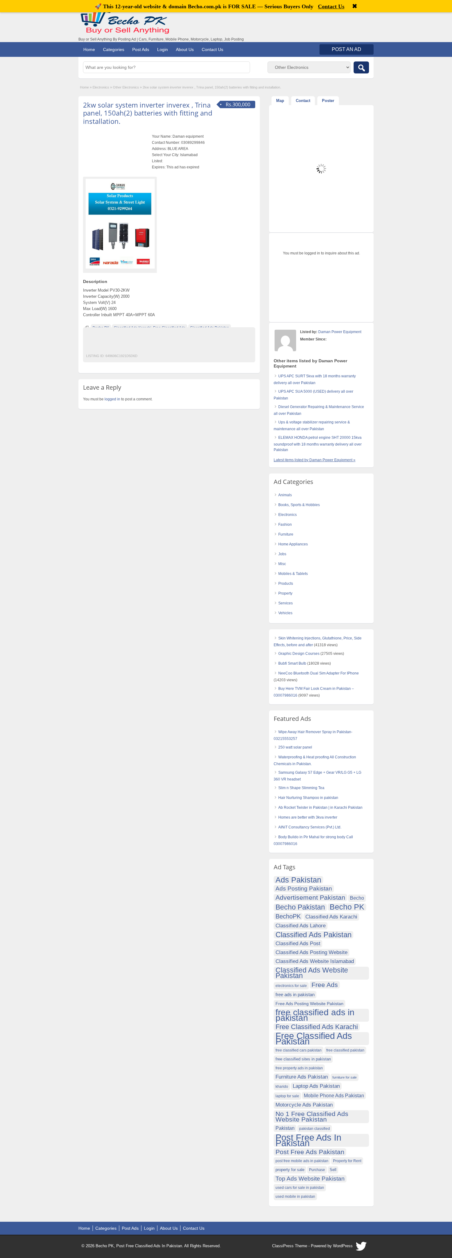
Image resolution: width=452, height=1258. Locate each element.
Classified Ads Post (298, 943)
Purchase (317, 1170)
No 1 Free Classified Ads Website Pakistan (312, 1116)
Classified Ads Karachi (331, 917)
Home (89, 49)
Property (285, 593)
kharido (282, 1086)
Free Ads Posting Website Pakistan (309, 1003)
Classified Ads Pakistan (313, 934)
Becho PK (347, 907)
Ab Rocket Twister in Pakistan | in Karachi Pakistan (320, 807)
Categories (113, 49)
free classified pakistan (345, 1050)
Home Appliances (293, 544)
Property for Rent (347, 1161)
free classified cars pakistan (299, 1050)
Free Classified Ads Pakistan (314, 1038)
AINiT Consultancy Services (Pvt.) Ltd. (309, 827)
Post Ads (140, 49)
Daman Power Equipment (339, 332)
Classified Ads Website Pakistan (312, 973)
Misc (282, 564)
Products (285, 583)
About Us (185, 49)
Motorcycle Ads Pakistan (304, 1105)
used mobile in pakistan (295, 1196)
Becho (357, 898)
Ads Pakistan (298, 879)
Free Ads (324, 984)
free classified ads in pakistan (315, 1015)
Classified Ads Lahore (301, 926)
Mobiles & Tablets (293, 574)
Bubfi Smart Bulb (292, 663)
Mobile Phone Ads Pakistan (334, 1095)
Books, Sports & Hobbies (299, 505)
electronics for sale (291, 986)
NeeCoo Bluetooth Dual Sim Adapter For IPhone (318, 673)
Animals (285, 495)
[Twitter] (361, 1248)
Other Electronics (126, 87)
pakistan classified (314, 1128)
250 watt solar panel (295, 747)
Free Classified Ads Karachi (317, 1027)
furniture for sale (344, 1077)
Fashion (285, 524)
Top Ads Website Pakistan (310, 1178)
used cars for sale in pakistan (300, 1187)
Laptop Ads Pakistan (316, 1086)
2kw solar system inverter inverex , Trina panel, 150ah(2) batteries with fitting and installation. (147, 113)
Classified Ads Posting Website (311, 952)
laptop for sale (287, 1096)
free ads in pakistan (295, 994)
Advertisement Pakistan (310, 897)
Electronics (101, 87)
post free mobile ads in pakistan (302, 1161)
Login (162, 49)
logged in (112, 399)
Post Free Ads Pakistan (310, 1151)
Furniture (285, 534)
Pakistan (285, 1128)
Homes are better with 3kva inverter (307, 817)
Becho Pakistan (300, 907)
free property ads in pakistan (299, 1068)
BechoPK (288, 916)
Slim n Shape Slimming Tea (301, 788)
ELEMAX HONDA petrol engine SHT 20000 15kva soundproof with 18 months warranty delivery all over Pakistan (318, 443)
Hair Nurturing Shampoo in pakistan (308, 798)
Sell (333, 1170)
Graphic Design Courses (298, 653)
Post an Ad (346, 49)
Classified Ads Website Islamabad (315, 961)
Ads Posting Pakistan (304, 888)
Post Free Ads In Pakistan (308, 1140)
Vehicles (285, 613)
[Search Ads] (361, 67)
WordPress (343, 1246)
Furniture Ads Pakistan (302, 1077)
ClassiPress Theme (289, 1246)
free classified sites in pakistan (303, 1059)
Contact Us (212, 49)
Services (285, 603)
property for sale (290, 1170)
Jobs (282, 554)
